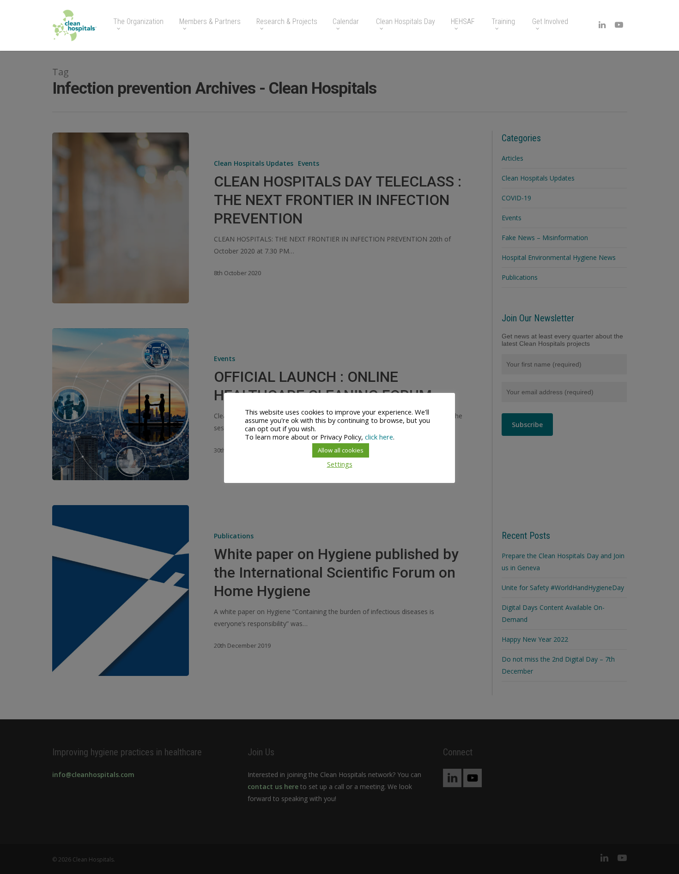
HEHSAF (463, 22)
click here (379, 436)
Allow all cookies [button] (341, 450)
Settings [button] (339, 464)
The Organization (138, 22)
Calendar (346, 22)
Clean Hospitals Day (405, 22)
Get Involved (550, 22)
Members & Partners (210, 22)
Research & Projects (286, 22)
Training (503, 22)
